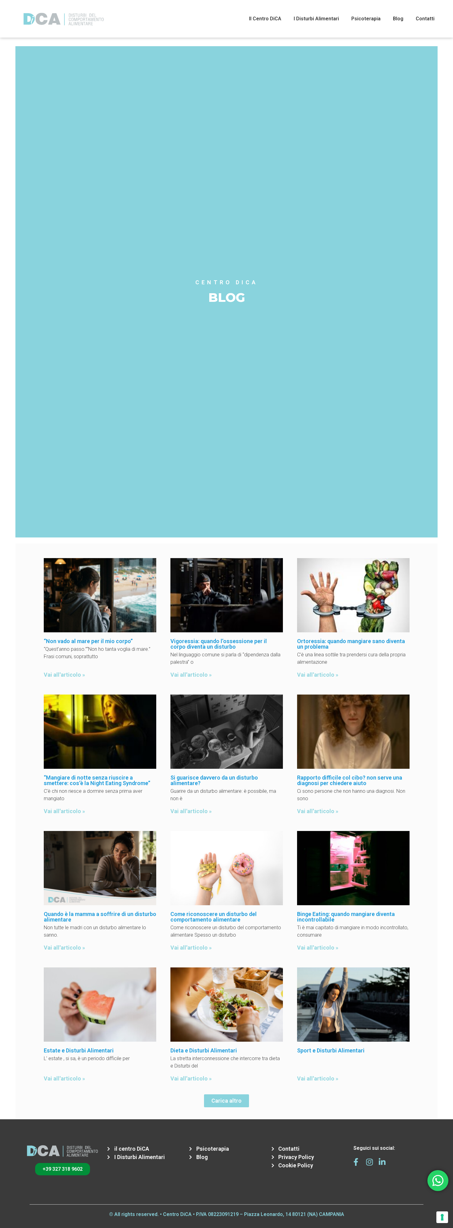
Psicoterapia (366, 19)
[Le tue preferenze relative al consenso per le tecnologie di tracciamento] (442, 1217)
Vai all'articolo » (64, 674)
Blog (398, 19)
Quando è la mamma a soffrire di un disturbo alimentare (100, 917)
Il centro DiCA (265, 19)
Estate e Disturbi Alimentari (79, 1050)
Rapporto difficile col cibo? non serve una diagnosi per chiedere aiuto (349, 780)
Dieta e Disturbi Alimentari (203, 1050)
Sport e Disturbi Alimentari (331, 1050)
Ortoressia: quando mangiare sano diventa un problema (351, 644)
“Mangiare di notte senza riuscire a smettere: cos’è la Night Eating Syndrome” (97, 780)
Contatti (425, 19)
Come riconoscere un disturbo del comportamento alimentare (213, 917)
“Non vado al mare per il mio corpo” (88, 641)
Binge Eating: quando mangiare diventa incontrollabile (346, 917)
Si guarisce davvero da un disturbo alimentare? (214, 780)
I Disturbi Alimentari (316, 19)
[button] (226, 1100)
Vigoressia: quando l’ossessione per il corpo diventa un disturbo (218, 644)
